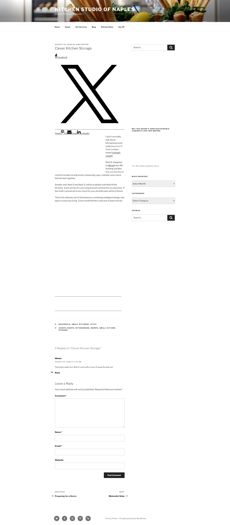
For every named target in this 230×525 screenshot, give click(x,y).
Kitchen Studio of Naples (95, 9)
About (67, 27)
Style (93, 324)
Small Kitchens (80, 324)
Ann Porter (82, 44)
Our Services (81, 27)
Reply (57, 372)
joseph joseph (66, 328)
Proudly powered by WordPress (132, 518)
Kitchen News (107, 27)
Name (58, 432)
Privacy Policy (111, 518)
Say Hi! (121, 27)
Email (58, 446)
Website (59, 460)
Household (65, 324)
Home (57, 27)
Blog (94, 27)
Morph (111, 165)
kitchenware (82, 328)
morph (94, 328)
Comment (61, 396)
